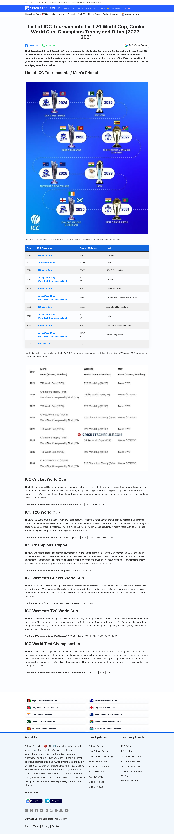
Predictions (91, 8)
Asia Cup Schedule (131, 766)
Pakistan (61, 14)
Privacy (46, 826)
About (28, 826)
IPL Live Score (94, 14)
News (67, 8)
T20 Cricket (127, 746)
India (52, 14)
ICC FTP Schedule (98, 771)
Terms (36, 826)
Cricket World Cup (46, 263)
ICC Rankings (96, 776)
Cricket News (96, 786)
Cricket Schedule (34, 746)
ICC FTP (81, 14)
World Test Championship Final (52, 281)
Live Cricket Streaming (101, 756)
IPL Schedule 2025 (131, 756)
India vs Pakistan (78, 2)
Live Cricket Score (33, 14)
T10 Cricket (127, 751)
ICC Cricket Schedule (100, 766)
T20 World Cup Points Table (59, 2)
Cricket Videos (96, 781)
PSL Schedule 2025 (131, 761)
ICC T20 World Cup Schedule (35, 2)
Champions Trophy (47, 277)
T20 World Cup (45, 255)
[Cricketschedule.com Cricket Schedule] (42, 8)
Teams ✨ (104, 8)
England (71, 14)
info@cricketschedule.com (53, 818)
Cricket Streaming (110, 14)
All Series (116, 8)
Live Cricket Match (94, 2)
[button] (82, 8)
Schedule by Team (98, 761)
